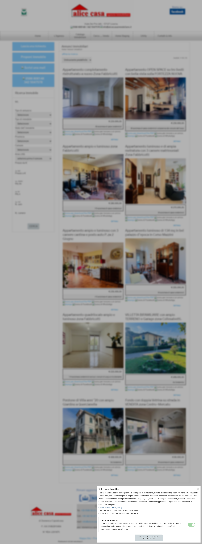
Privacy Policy (116, 508)
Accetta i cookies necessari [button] (149, 538)
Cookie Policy (104, 508)
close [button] (198, 488)
